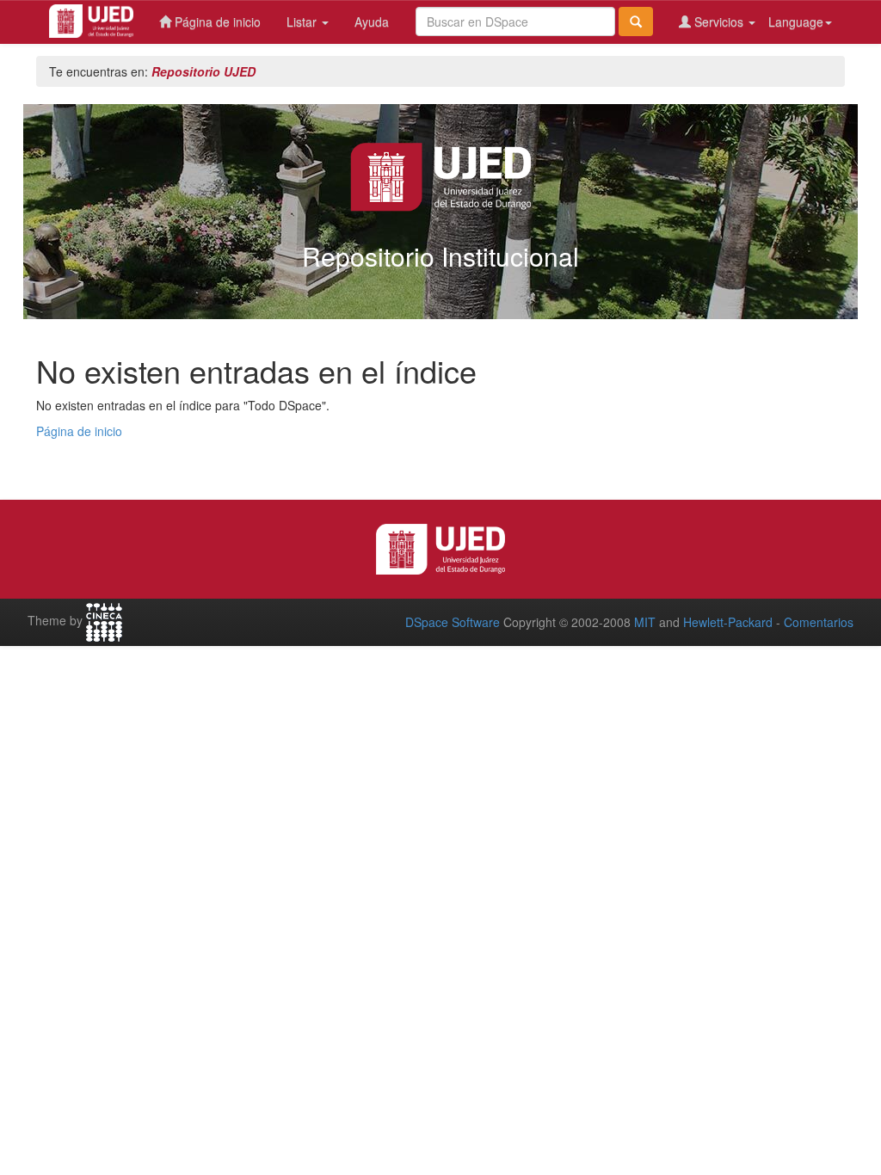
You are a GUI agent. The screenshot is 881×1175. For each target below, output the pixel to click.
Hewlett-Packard (728, 622)
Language (795, 21)
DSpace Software (452, 622)
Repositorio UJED (203, 71)
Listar (303, 21)
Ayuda (371, 21)
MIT (645, 622)
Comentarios (818, 622)
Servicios (719, 21)
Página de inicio (216, 21)
